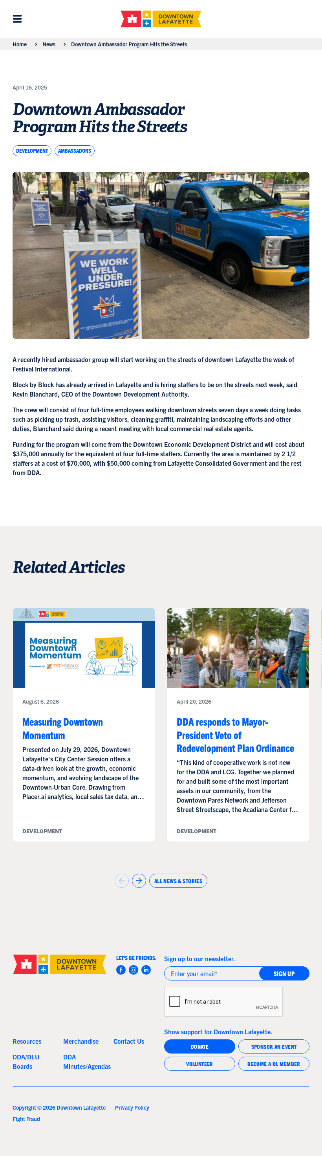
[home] (161, 19)
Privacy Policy (132, 1107)
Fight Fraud (26, 1118)
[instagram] (133, 970)
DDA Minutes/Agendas (85, 1061)
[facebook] (121, 970)
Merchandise (81, 1041)
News (48, 44)
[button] (17, 19)
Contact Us (128, 1041)
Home (20, 44)
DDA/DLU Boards (26, 1061)
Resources (27, 1041)
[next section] (139, 881)
